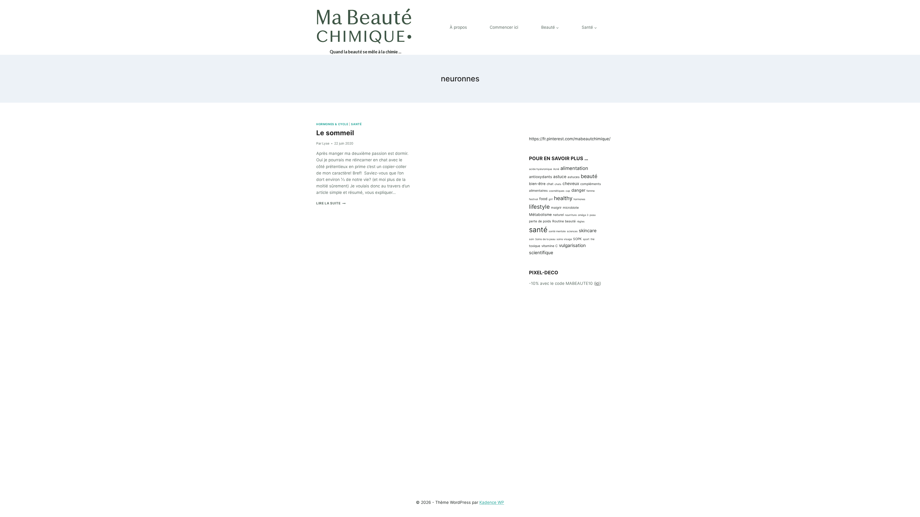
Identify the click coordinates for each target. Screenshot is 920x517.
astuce (559, 176)
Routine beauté (564, 221)
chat (550, 184)
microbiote (571, 207)
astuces (574, 177)
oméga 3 (583, 215)
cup (568, 190)
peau (593, 215)
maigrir (556, 207)
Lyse (325, 143)
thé (592, 239)
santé (538, 229)
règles (581, 221)
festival (533, 199)
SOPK (577, 239)
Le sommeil (335, 133)
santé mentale (557, 231)
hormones (579, 199)
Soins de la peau (545, 239)
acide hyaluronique (540, 169)
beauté (589, 176)
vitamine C (549, 246)
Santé (356, 124)
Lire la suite (330, 203)
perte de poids (540, 221)
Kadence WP (491, 502)
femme (590, 190)
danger (578, 190)
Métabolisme (540, 214)
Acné (556, 169)
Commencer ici (504, 27)
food (543, 199)
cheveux (571, 183)
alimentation (574, 168)
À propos (458, 27)
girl (551, 199)
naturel (558, 215)
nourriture (571, 215)
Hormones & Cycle (332, 124)
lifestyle (539, 206)
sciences (572, 231)
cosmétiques (556, 190)
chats (558, 184)
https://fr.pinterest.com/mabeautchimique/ (569, 138)
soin (531, 239)
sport (586, 239)
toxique (534, 246)
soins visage (564, 239)
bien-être (537, 183)
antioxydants (540, 176)
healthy (563, 198)
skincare (588, 230)
